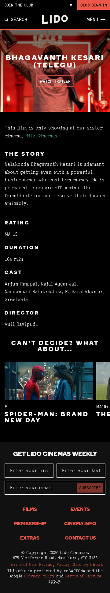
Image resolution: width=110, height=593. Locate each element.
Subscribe (90, 487)
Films (30, 509)
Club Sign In (93, 4)
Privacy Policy (54, 564)
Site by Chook (88, 564)
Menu (92, 19)
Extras (29, 538)
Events (80, 509)
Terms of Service (83, 575)
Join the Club (19, 4)
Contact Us (80, 538)
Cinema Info (80, 524)
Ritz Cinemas (41, 136)
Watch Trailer (55, 81)
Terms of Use (22, 564)
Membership (30, 524)
